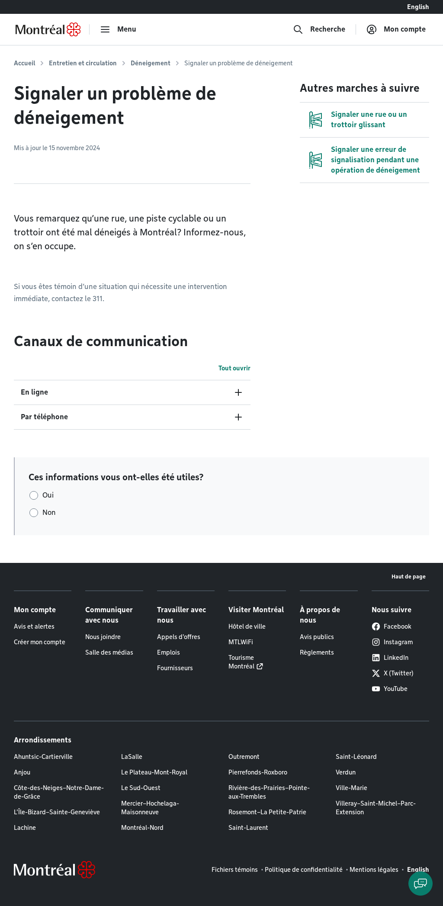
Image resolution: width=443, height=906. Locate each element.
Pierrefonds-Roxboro (257, 772)
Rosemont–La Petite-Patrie (267, 812)
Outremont (244, 756)
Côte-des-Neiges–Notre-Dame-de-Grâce (59, 792)
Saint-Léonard (356, 756)
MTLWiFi (240, 642)
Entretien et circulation (83, 63)
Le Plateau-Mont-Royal (154, 772)
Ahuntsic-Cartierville (43, 756)
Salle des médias (109, 652)
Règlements (317, 652)
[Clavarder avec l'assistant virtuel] (420, 883)
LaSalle (131, 756)
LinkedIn (396, 657)
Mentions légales (374, 869)
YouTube (396, 688)
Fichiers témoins (235, 869)
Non (49, 512)
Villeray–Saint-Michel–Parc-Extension (376, 808)
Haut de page (409, 576)
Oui (48, 495)
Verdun (346, 772)
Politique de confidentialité (304, 869)
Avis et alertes (34, 626)
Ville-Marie (351, 787)
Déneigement (150, 63)
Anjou (22, 772)
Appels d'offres (178, 636)
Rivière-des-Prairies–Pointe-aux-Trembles (269, 792)
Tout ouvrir (234, 368)
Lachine (25, 827)
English (418, 6)
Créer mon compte (39, 642)
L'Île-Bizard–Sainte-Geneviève (57, 812)
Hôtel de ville (247, 626)
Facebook (397, 626)
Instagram (398, 642)
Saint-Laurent (248, 827)
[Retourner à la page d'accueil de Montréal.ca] (48, 29)
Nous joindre (103, 636)
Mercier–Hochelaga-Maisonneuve (150, 808)
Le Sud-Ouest (141, 787)
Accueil (24, 63)
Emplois (168, 652)
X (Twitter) (399, 673)
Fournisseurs (175, 668)
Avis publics (317, 636)
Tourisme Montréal (241, 662)
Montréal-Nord (142, 827)
